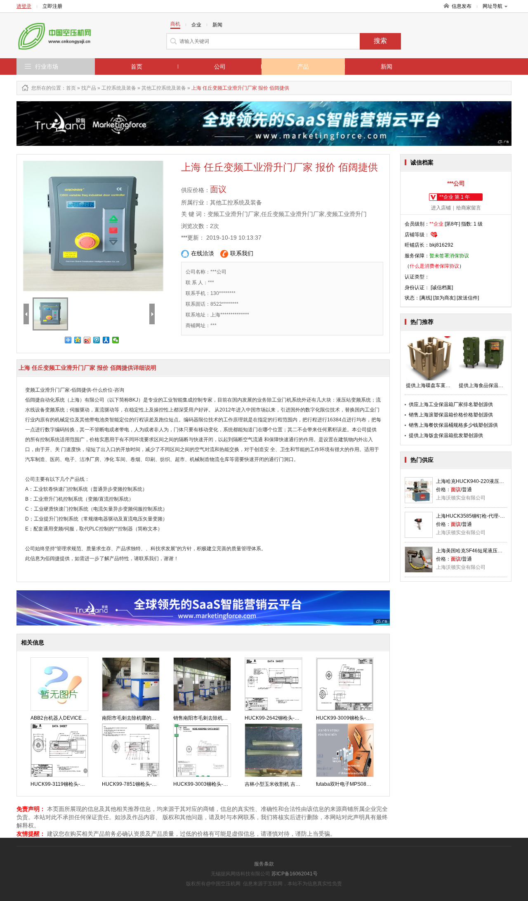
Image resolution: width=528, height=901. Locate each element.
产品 (303, 66)
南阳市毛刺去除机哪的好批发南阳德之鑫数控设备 (156, 718)
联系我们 (241, 253)
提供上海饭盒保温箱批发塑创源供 (446, 435)
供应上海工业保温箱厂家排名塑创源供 (451, 404)
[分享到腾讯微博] (96, 340)
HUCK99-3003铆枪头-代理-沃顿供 (211, 784)
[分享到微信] (115, 340)
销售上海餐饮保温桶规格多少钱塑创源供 (453, 425)
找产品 (88, 88)
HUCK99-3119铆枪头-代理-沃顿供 (68, 784)
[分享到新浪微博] (87, 340)
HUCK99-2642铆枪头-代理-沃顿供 (283, 718)
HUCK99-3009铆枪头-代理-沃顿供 (354, 718)
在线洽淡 (202, 253)
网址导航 (492, 6)
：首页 (68, 88)
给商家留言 (468, 208)
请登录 (23, 6)
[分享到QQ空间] (77, 340)
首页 (136, 66)
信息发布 (461, 6)
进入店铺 (441, 208)
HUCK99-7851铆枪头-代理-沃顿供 (140, 784)
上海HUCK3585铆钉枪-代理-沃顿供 (475, 516)
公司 (220, 66)
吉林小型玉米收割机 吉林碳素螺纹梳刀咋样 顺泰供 (300, 784)
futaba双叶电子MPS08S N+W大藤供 (356, 784)
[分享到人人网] (106, 340)
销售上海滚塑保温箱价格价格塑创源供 (451, 415)
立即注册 (52, 6)
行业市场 (46, 66)
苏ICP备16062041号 (294, 874)
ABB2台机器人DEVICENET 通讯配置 (72, 718)
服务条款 (264, 864)
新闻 (386, 66)
